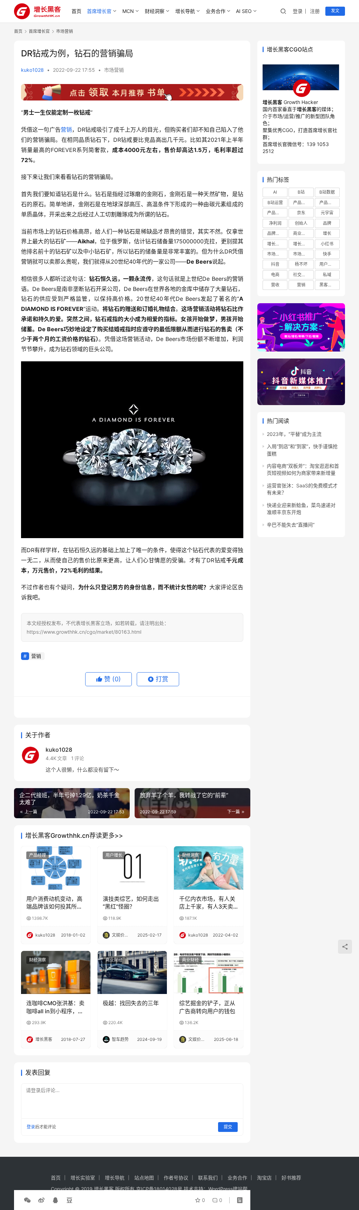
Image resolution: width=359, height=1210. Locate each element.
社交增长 (301, 274)
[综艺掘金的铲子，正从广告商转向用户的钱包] (208, 972)
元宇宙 (327, 212)
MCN (128, 11)
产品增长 (301, 202)
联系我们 (208, 1178)
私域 (327, 274)
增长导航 (185, 11)
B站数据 (327, 192)
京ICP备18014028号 (159, 1189)
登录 (298, 11)
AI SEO (244, 11)
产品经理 (37, 855)
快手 (327, 254)
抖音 (275, 264)
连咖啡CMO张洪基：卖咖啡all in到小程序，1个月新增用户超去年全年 (55, 1007)
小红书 (327, 243)
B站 (301, 192)
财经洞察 (154, 11)
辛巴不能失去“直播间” (290, 525)
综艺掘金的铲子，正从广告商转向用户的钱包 (207, 1007)
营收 (275, 284)
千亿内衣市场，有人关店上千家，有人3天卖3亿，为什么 (208, 903)
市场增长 (275, 254)
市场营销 (114, 70)
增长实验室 (82, 1178)
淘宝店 (264, 1178)
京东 (301, 212)
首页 (76, 11)
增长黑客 (301, 243)
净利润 (275, 223)
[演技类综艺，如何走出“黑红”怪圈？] (132, 868)
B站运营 (275, 202)
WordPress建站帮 (228, 1189)
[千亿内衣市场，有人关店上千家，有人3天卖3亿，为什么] (208, 868)
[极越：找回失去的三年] (132, 972)
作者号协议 (176, 1178)
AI (275, 192)
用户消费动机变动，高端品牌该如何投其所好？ (54, 903)
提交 (228, 1126)
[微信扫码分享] (27, 1200)
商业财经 (114, 959)
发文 (335, 10)
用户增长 (114, 855)
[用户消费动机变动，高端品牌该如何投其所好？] (55, 868)
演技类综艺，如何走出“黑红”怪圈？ (131, 902)
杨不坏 (301, 264)
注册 (315, 11)
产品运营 (275, 212)
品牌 (327, 223)
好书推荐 (291, 1178)
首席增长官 (99, 11)
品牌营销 (275, 233)
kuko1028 (32, 70)
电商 (275, 274)
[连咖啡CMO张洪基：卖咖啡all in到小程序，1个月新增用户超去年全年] (55, 972)
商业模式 (301, 233)
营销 (66, 129)
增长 (327, 233)
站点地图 (144, 1178)
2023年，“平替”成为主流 (294, 434)
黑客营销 (327, 284)
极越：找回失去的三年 (131, 1003)
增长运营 (275, 243)
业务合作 (215, 11)
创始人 (301, 223)
